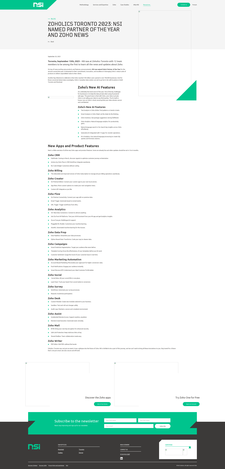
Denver (81, 453)
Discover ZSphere (32, 465)
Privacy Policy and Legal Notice (56, 465)
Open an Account (191, 404)
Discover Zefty (43, 465)
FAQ (67, 465)
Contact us (184, 4)
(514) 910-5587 (125, 454)
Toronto (81, 449)
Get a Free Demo (102, 404)
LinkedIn (121, 458)
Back (52, 41)
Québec (60, 453)
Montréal (61, 449)
